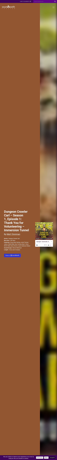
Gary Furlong (18, 244)
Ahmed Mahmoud (17, 248)
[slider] (41, 245)
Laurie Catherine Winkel (24, 246)
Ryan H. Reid (25, 244)
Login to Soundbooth (25, 1)
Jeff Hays (12, 240)
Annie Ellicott (14, 246)
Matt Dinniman (13, 234)
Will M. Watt (7, 246)
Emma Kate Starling (15, 242)
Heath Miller (11, 244)
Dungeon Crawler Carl (14, 238)
